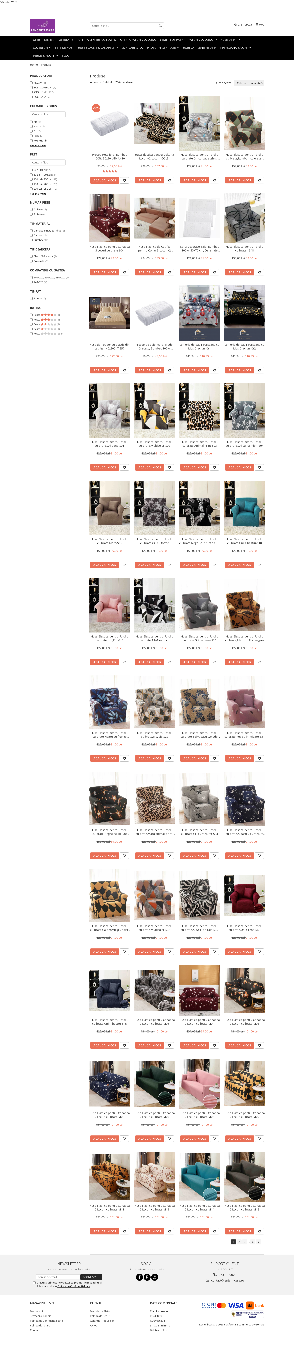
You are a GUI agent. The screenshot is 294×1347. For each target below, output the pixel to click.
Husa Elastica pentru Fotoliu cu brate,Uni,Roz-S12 (109, 638)
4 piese (38, 214)
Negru (37, 126)
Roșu (37, 136)
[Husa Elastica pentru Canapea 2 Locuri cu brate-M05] (244, 990)
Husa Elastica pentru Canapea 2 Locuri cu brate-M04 (199, 1021)
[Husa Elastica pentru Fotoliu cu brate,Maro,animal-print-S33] (154, 799)
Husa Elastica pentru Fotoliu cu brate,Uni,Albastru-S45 (109, 1021)
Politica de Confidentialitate (73, 1286)
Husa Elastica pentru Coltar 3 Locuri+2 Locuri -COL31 (154, 156)
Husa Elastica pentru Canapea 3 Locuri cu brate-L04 (109, 248)
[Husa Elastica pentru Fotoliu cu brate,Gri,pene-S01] (109, 410)
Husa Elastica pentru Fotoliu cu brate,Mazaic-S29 (154, 734)
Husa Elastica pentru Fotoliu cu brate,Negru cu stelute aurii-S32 (109, 832)
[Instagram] (154, 1277)
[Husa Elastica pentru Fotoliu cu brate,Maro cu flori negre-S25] (244, 605)
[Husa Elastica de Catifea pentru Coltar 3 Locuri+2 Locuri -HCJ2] (154, 218)
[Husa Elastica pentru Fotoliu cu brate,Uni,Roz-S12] (109, 605)
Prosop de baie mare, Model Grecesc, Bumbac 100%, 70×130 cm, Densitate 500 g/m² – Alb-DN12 (154, 346)
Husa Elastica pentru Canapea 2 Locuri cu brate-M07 (154, 1115)
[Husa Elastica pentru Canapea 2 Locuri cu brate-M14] (199, 1177)
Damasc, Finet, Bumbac (47, 230)
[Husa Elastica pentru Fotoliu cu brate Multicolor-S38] (154, 895)
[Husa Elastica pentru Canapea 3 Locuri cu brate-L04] (109, 218)
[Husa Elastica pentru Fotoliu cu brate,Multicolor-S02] (154, 410)
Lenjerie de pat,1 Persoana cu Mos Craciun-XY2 (244, 346)
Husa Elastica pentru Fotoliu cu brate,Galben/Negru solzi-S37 (109, 928)
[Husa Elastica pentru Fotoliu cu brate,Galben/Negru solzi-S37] (109, 895)
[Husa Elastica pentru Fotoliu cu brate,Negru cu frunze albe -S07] (199, 508)
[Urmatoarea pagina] (258, 1241)
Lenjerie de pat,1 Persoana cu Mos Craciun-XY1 (199, 346)
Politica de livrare (40, 1325)
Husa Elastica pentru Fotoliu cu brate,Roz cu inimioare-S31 (244, 734)
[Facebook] (139, 1277)
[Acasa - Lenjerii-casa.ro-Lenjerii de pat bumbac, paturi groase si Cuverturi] (50, 26)
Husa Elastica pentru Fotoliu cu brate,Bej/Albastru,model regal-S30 (199, 734)
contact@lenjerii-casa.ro (227, 1280)
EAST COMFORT (43, 87)
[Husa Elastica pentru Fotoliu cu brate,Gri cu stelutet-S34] (199, 798)
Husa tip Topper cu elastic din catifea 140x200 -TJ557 (109, 346)
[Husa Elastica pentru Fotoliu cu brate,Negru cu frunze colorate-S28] (109, 702)
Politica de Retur (99, 1316)
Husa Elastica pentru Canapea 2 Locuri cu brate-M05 (244, 1021)
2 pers (37, 298)
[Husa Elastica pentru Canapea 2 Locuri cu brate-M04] (199, 990)
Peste (37, 315)
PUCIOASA (40, 97)
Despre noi (36, 1311)
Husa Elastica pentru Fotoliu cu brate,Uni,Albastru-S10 (244, 541)
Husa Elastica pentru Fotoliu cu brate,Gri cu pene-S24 (199, 638)
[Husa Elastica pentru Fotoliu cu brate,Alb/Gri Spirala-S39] (199, 895)
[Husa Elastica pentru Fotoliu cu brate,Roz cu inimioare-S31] (244, 702)
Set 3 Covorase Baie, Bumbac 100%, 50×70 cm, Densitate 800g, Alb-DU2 (199, 248)
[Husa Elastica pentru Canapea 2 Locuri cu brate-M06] (109, 1083)
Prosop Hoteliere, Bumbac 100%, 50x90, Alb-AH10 (109, 156)
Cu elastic (39, 261)
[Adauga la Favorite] (124, 180)
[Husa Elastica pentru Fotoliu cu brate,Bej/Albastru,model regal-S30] (199, 702)
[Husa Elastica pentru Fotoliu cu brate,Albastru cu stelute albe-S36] (244, 799)
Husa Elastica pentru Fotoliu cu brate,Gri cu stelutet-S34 (199, 832)
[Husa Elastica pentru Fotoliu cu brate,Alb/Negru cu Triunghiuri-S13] (154, 605)
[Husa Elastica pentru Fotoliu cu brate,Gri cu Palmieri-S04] (244, 410)
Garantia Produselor (102, 1320)
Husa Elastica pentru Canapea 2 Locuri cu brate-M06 (109, 1115)
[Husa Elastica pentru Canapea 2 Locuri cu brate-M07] (154, 1084)
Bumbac (38, 240)
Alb (35, 122)
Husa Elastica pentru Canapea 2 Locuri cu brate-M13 (154, 1207)
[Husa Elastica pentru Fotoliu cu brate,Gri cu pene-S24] (199, 605)
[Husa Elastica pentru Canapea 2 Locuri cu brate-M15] (244, 1177)
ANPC (93, 1325)
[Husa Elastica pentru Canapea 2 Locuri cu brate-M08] (199, 1084)
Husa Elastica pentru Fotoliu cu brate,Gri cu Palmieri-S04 (244, 443)
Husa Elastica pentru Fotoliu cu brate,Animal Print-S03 (199, 443)
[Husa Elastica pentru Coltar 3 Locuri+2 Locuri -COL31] (154, 123)
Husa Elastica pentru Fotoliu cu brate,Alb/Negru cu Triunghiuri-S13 (154, 638)
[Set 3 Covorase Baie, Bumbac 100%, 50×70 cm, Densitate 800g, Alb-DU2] (199, 218)
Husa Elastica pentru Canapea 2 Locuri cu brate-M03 (154, 1021)
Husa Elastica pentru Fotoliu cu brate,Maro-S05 (109, 541)
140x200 (38, 282)
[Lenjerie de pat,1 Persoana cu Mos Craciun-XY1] (199, 313)
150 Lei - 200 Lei (43, 184)
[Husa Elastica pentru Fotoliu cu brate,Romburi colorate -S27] (244, 123)
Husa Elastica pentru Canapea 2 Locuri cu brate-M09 (244, 1115)
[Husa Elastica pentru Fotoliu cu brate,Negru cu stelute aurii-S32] (109, 798)
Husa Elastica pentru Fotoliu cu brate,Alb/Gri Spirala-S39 (199, 928)
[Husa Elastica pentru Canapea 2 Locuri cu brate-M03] (154, 990)
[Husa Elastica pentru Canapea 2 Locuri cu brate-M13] (154, 1177)
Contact (34, 1330)
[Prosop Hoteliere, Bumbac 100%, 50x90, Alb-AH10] (109, 123)
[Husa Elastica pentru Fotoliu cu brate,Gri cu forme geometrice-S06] (154, 508)
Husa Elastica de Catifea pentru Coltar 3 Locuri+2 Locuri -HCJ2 (154, 248)
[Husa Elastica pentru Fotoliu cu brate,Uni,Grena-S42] (244, 895)
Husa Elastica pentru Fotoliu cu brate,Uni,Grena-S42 (244, 928)
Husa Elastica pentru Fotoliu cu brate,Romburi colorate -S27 (244, 156)
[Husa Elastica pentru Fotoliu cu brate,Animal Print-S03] (199, 410)
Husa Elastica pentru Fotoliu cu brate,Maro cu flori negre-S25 (244, 638)
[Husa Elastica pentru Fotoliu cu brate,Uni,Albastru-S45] (109, 990)
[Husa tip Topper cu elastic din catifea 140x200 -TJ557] (109, 313)
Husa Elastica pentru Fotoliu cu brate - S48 (244, 248)
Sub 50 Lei (40, 170)
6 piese (38, 209)
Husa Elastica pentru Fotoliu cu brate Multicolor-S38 (154, 928)
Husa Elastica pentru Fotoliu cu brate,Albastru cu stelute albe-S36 (244, 832)
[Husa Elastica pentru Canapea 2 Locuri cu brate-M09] (244, 1083)
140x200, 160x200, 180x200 (49, 277)
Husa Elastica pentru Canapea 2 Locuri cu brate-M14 (199, 1207)
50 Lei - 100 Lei (42, 174)
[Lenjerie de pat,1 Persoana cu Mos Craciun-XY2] (244, 313)
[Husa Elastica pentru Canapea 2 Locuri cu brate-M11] (109, 1177)
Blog (65, 55)
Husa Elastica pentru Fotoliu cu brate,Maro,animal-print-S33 (154, 832)
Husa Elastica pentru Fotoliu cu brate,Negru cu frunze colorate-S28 (109, 734)
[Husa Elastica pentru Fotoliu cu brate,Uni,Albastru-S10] (244, 508)
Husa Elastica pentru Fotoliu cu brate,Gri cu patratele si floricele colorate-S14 (199, 156)
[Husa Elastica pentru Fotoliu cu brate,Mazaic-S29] (154, 702)
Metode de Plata (100, 1311)
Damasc (38, 235)
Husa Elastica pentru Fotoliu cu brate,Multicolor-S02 (154, 443)
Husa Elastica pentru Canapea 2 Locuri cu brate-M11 (109, 1207)
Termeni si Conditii (41, 1316)
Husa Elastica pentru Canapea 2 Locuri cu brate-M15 (244, 1207)
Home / (35, 64)
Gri (35, 131)
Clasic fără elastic (43, 256)
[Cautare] (160, 25)
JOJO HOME (40, 92)
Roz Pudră (40, 140)
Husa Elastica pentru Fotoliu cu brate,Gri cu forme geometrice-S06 (154, 541)
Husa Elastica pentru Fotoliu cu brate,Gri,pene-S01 (109, 443)
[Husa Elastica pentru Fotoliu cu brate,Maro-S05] (109, 508)
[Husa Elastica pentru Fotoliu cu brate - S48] (244, 218)
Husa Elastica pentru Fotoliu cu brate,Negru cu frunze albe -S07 (199, 541)
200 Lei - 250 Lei (43, 188)
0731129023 (227, 1275)
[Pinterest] (147, 1277)
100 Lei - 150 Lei (43, 179)
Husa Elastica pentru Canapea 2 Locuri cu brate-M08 (199, 1115)
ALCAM (38, 82)
